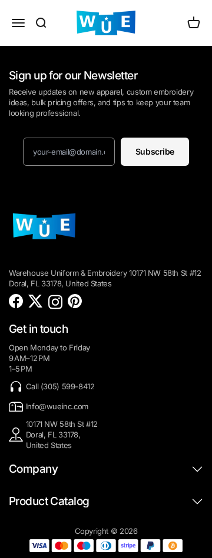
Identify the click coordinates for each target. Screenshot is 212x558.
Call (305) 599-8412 (60, 386)
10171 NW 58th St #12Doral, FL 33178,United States (62, 434)
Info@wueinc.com (57, 406)
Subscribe (154, 151)
